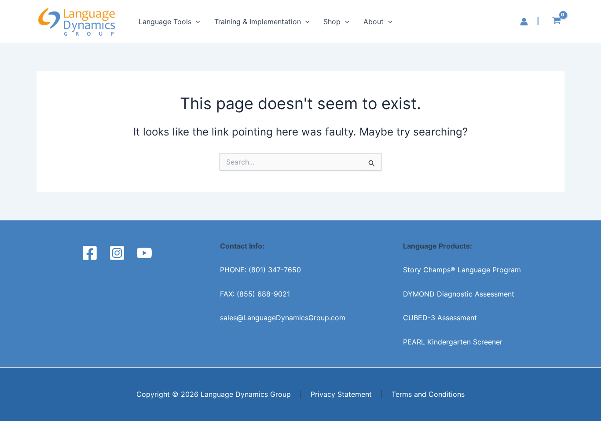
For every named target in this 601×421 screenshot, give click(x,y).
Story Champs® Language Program (462, 269)
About (373, 21)
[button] (195, 21)
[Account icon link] (524, 22)
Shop (332, 21)
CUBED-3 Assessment (440, 317)
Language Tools (165, 21)
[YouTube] (144, 253)
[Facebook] (89, 253)
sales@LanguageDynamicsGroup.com (282, 317)
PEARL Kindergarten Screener (452, 341)
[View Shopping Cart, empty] (556, 21)
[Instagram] (117, 253)
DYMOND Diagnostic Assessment (458, 293)
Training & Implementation (257, 21)
